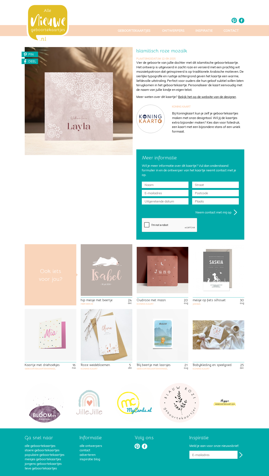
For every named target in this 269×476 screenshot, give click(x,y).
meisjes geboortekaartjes (43, 459)
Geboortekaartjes (134, 30)
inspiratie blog (90, 459)
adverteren (88, 455)
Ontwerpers (173, 30)
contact (85, 450)
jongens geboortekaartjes (43, 464)
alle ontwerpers (91, 446)
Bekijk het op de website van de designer (207, 97)
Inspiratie (204, 30)
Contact (231, 30)
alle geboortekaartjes (40, 446)
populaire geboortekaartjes (44, 455)
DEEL (32, 61)
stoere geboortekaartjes (42, 450)
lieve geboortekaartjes (41, 468)
